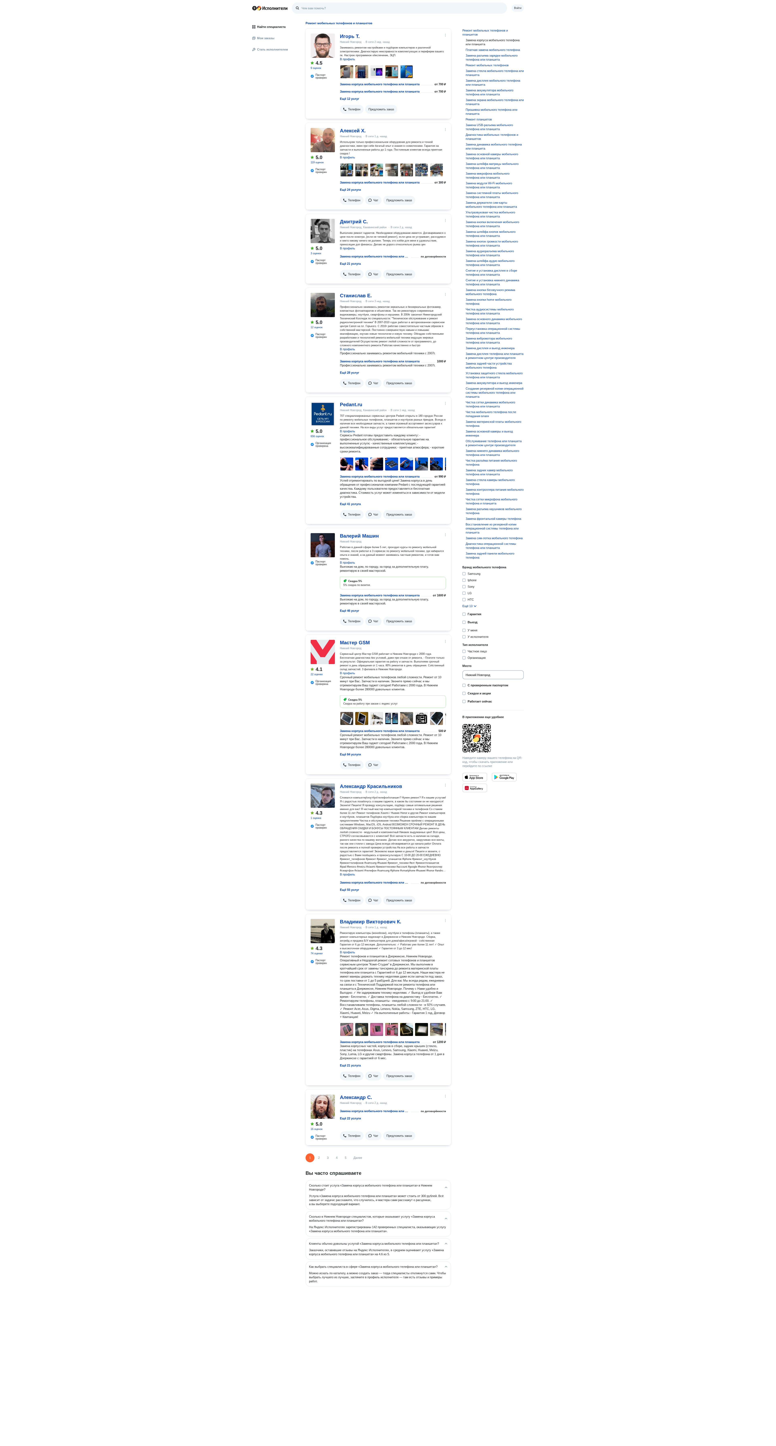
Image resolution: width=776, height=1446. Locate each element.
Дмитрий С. (354, 221)
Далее (357, 1157)
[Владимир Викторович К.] (323, 931)
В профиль (347, 59)
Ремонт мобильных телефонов (487, 65)
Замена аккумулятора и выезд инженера (494, 383)
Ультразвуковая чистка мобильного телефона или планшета (490, 214)
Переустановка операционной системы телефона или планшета (493, 330)
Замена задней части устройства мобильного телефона (489, 365)
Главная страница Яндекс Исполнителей (270, 8)
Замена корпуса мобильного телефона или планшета (380, 84)
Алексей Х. (353, 130)
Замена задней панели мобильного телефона (490, 555)
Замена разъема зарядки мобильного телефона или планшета (492, 57)
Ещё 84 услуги (350, 754)
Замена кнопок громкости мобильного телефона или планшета (492, 243)
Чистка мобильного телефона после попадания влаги (491, 414)
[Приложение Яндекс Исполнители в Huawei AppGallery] (474, 788)
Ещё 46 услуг (349, 610)
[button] (352, 109)
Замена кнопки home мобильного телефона (488, 301)
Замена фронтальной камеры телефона (493, 518)
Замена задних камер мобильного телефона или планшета (489, 472)
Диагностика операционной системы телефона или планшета (491, 546)
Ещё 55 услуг (349, 889)
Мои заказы (265, 38)
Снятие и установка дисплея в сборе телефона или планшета (491, 272)
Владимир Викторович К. (370, 921)
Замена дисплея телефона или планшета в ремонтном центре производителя (494, 356)
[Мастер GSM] (323, 652)
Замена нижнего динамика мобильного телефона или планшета (492, 453)
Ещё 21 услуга (350, 263)
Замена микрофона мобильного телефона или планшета (487, 175)
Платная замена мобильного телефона (493, 50)
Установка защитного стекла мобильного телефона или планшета (494, 375)
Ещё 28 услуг (349, 372)
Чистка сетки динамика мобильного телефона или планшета (490, 404)
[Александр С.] (323, 1107)
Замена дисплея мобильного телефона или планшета (493, 82)
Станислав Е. (356, 295)
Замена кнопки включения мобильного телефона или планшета (492, 224)
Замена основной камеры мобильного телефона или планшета (492, 156)
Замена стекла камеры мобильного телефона (490, 482)
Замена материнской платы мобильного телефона (493, 423)
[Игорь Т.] (323, 46)
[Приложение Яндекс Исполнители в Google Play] (504, 777)
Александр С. (356, 1097)
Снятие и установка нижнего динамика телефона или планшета (492, 282)
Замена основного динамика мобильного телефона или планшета (494, 321)
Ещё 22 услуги (350, 1118)
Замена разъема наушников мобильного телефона (494, 511)
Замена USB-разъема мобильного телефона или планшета (489, 127)
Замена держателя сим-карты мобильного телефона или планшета (491, 204)
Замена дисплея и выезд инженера (490, 348)
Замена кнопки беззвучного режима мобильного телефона (490, 292)
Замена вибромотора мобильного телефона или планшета (489, 340)
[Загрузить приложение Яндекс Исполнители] (493, 738)
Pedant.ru (351, 404)
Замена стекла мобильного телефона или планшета (495, 73)
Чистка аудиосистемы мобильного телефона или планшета (490, 311)
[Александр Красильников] (323, 796)
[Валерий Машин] (323, 545)
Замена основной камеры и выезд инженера (489, 433)
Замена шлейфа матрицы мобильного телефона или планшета (492, 166)
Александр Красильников (371, 786)
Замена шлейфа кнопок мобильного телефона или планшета (491, 233)
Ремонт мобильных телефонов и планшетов (485, 32)
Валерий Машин (359, 536)
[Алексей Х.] (323, 140)
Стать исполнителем (272, 49)
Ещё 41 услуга (350, 504)
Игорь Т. (350, 36)
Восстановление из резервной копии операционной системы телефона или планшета (492, 528)
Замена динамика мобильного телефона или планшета (494, 146)
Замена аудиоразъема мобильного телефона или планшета (490, 253)
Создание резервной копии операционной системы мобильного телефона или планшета (494, 392)
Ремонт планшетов (479, 119)
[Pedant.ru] (323, 414)
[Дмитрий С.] (323, 231)
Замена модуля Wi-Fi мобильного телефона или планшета (489, 185)
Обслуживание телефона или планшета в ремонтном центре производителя (494, 443)
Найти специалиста (271, 26)
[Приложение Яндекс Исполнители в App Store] (474, 777)
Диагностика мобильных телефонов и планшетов (492, 136)
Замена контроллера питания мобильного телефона (495, 491)
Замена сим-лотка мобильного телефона (494, 538)
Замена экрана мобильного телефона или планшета (495, 102)
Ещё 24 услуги (350, 189)
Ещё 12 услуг (349, 98)
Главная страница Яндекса (254, 8)
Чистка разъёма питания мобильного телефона (491, 462)
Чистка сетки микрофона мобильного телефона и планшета (491, 501)
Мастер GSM (355, 642)
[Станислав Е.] (323, 305)
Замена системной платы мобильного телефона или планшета (492, 195)
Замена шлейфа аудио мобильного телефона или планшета (490, 263)
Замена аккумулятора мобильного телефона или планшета (489, 92)
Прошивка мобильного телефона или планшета (491, 111)
